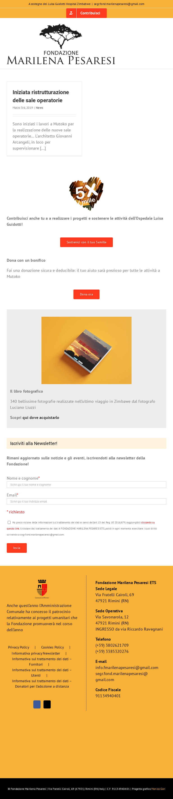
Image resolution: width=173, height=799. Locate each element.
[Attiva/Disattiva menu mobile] (164, 57)
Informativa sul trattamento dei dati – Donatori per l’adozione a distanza (42, 683)
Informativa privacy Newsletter (36, 653)
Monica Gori (158, 788)
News (39, 108)
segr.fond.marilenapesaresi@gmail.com (119, 4)
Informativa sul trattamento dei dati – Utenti (42, 672)
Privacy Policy (18, 647)
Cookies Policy (52, 647)
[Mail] (47, 704)
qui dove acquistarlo (41, 417)
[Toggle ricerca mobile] (156, 57)
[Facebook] (37, 704)
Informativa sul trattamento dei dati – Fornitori (42, 661)
